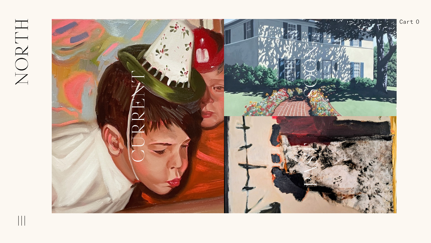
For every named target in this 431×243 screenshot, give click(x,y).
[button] (409, 22)
